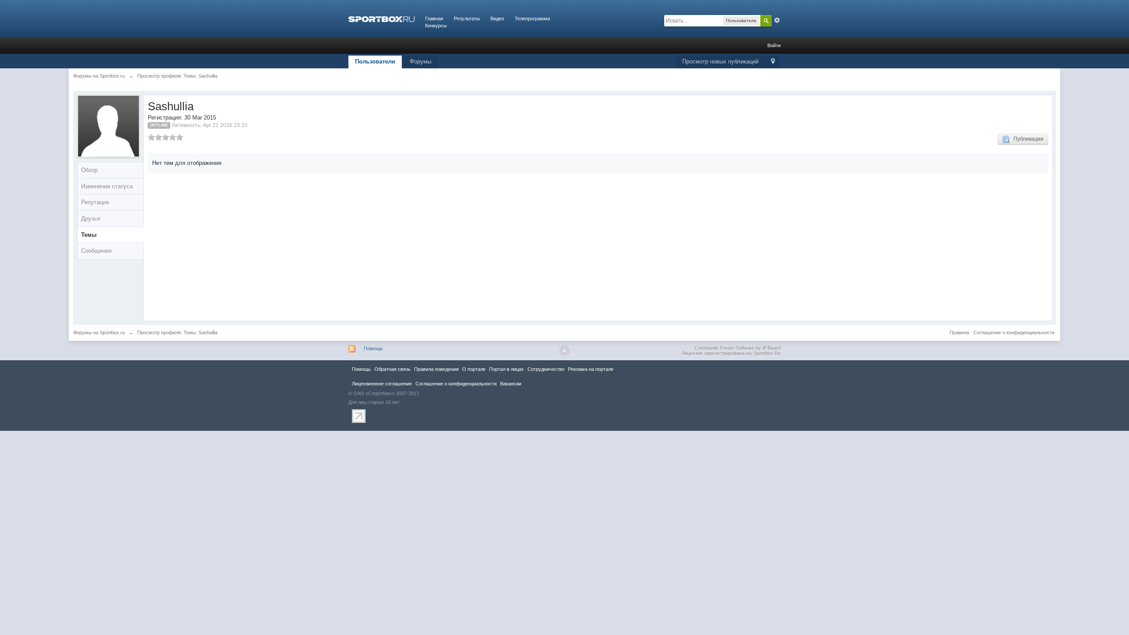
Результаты (467, 18)
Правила (959, 332)
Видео (497, 18)
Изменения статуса (107, 186)
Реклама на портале (590, 369)
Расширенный (777, 20)
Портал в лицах (506, 369)
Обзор (89, 170)
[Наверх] (564, 350)
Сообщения (96, 250)
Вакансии (510, 383)
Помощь (373, 348)
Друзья (90, 218)
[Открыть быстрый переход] (772, 62)
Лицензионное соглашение (382, 383)
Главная (434, 18)
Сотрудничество (545, 369)
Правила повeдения (436, 369)
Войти (774, 45)
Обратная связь (392, 369)
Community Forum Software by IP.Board (738, 348)
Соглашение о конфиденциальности (1013, 332)
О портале (474, 369)
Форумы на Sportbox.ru (99, 332)
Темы (89, 235)
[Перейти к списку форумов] (381, 18)
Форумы (420, 61)
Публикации (1026, 139)
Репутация (95, 202)
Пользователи (375, 61)
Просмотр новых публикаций (720, 61)
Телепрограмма (532, 18)
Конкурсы (436, 25)
